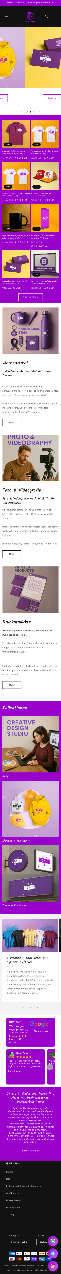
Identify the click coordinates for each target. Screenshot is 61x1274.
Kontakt (10, 1171)
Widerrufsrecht (41, 1270)
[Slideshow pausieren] (57, 111)
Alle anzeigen (30, 296)
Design (6, 776)
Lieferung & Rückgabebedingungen (24, 1186)
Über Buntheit (13, 1207)
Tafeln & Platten (12, 905)
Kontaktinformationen (22, 1270)
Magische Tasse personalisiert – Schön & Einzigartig (16, 236)
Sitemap (10, 1214)
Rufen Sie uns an (30, 1150)
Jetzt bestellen (30, 98)
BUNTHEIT (14, 1265)
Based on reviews (15, 1041)
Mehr (12, 422)
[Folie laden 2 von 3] (30, 112)
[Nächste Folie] (39, 111)
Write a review (41, 1031)
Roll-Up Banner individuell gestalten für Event (42, 236)
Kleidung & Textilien (14, 841)
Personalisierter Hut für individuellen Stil (41, 194)
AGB (8, 1270)
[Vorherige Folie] (21, 111)
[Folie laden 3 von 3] (34, 112)
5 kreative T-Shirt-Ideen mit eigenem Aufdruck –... (27, 960)
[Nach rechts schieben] (37, 1007)
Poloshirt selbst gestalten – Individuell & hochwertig (14, 152)
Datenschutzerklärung (47, 1265)
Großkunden (12, 1193)
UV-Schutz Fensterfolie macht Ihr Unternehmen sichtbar (44, 282)
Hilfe (8, 1179)
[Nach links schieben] (23, 1007)
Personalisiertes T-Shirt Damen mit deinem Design (16, 194)
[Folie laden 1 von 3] (27, 112)
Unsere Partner (13, 1200)
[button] (6, 16)
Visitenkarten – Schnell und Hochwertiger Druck (14, 282)
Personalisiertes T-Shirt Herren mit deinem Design (44, 152)
